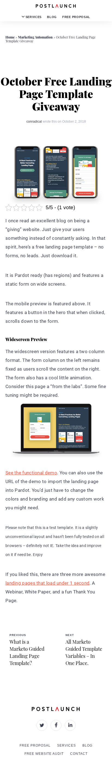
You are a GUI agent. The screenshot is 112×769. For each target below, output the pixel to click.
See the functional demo (31, 472)
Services (33, 17)
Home (10, 37)
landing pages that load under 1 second (47, 583)
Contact (79, 754)
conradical (34, 121)
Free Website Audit (44, 754)
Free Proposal (76, 17)
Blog (52, 17)
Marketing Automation (35, 37)
